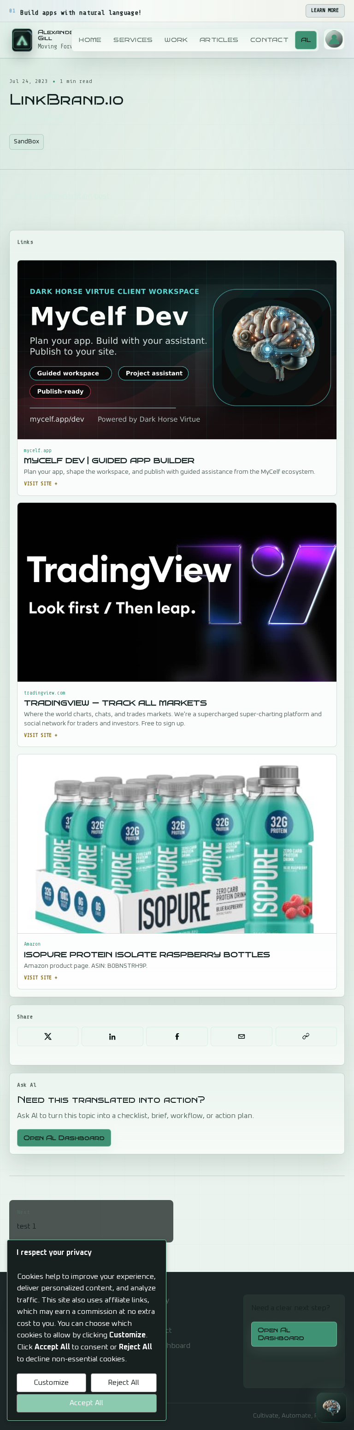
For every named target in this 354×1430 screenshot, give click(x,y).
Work (176, 39)
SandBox (26, 141)
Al (306, 39)
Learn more (325, 10)
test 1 (26, 1219)
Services (133, 39)
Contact (269, 39)
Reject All (123, 1382)
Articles (219, 39)
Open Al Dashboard (64, 1138)
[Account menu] (334, 39)
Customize (51, 1382)
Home (90, 39)
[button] (331, 1407)
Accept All (86, 1402)
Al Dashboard (168, 1345)
